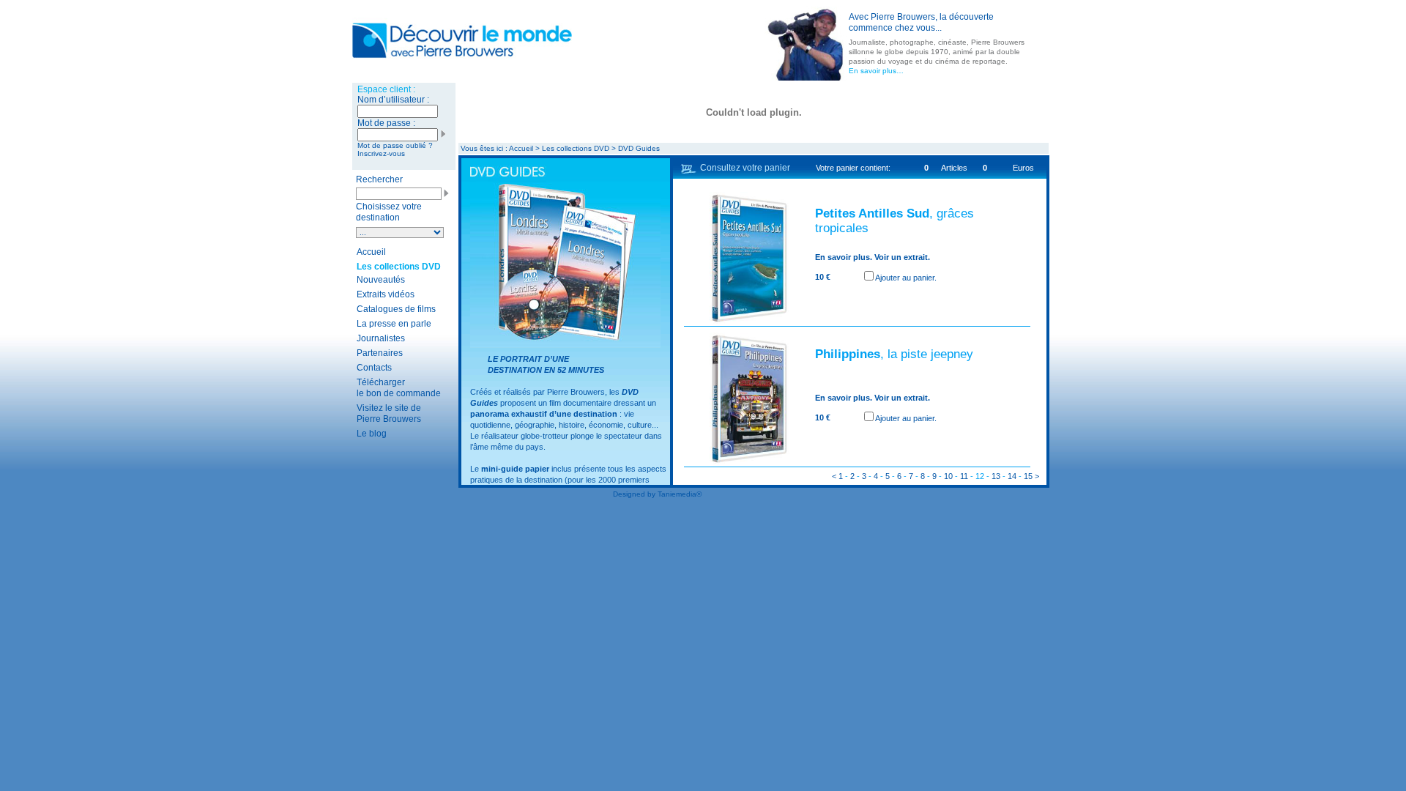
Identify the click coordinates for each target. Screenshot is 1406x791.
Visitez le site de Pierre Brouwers (389, 413)
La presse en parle (394, 324)
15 (1028, 476)
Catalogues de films (396, 309)
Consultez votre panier (745, 168)
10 (948, 476)
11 (964, 476)
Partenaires (380, 353)
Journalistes (381, 338)
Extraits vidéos (385, 294)
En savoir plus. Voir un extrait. (872, 257)
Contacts (374, 368)
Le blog (372, 433)
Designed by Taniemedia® (657, 494)
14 (1012, 476)
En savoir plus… (876, 71)
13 (996, 476)
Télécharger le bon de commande (399, 387)
